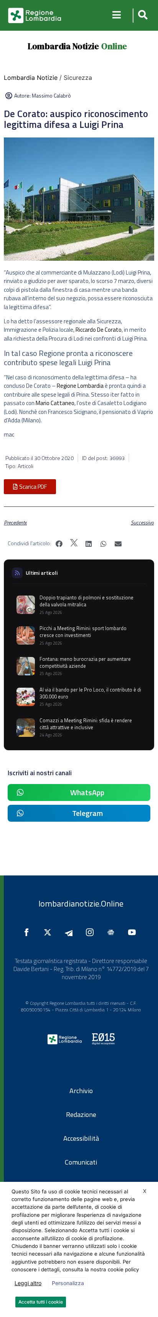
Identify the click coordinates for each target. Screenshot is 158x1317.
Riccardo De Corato (99, 329)
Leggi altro (28, 1283)
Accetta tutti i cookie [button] (40, 1302)
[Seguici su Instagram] (91, 932)
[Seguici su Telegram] (70, 932)
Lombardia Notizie (63, 46)
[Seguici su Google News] (112, 932)
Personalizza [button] (68, 1283)
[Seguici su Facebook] (28, 932)
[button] (142, 15)
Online (114, 46)
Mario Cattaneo (55, 403)
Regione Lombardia (80, 385)
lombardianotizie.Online (80, 903)
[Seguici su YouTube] (134, 932)
